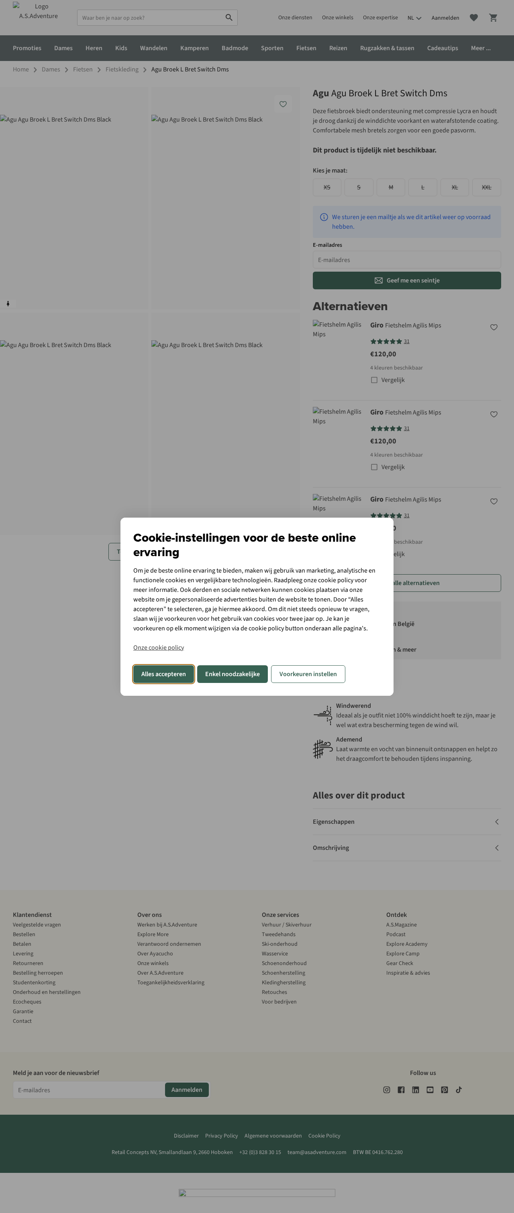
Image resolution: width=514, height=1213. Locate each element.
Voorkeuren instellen (308, 674)
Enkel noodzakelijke (232, 674)
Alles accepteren (163, 674)
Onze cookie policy (158, 647)
